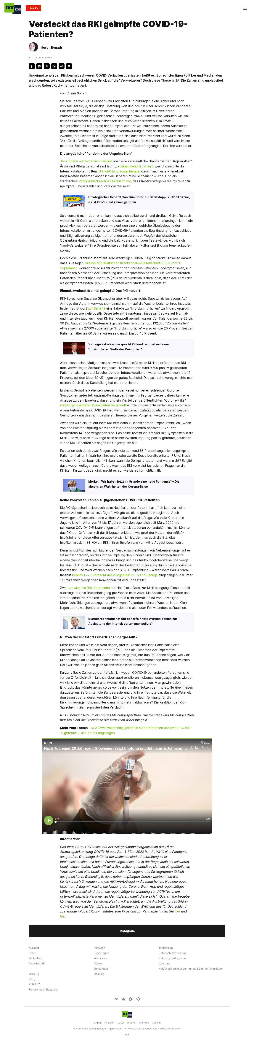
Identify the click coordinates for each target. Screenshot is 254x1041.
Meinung (99, 974)
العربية (120, 1022)
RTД (32, 979)
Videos (98, 963)
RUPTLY (34, 984)
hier (177, 911)
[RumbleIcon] (131, 1000)
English (98, 1022)
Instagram (127, 931)
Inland (32, 953)
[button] (32, 66)
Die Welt (105, 171)
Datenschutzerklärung (172, 953)
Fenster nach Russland (43, 989)
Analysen (99, 948)
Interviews (100, 958)
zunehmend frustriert (136, 166)
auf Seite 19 (96, 308)
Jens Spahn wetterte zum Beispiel (86, 161)
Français (144, 1022)
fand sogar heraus (125, 171)
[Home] (12, 8)
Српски (156, 1022)
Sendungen (101, 968)
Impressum (165, 948)
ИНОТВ (34, 974)
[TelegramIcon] (116, 999)
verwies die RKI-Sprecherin (89, 588)
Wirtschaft (35, 958)
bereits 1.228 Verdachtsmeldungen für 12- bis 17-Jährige (115, 575)
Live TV (33, 8)
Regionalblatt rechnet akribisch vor (105, 181)
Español (131, 1022)
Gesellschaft (37, 963)
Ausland (34, 948)
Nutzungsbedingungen (172, 958)
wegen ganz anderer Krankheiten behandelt (93, 405)
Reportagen (101, 953)
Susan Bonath (51, 47)
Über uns (164, 963)
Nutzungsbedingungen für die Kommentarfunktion (190, 968)
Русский (109, 1022)
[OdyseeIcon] (138, 1000)
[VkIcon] (123, 999)
